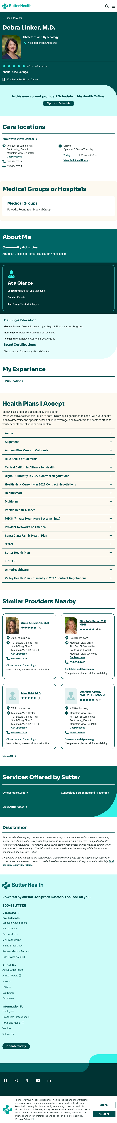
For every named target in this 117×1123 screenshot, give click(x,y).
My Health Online (11, 940)
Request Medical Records (16, 951)
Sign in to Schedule (58, 103)
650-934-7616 (14, 161)
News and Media (13, 1022)
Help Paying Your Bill (13, 957)
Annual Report (12, 975)
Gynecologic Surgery (15, 792)
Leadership (8, 992)
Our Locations (10, 934)
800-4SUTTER (14, 905)
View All (7, 756)
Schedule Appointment (14, 922)
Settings (104, 1104)
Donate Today (16, 1046)
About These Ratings (15, 72)
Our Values (8, 998)
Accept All (104, 1113)
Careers (6, 987)
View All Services (13, 807)
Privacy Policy (25, 1119)
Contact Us (9, 913)
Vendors (6, 1028)
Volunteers (8, 1034)
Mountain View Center (18, 139)
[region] (58, 1109)
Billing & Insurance (12, 945)
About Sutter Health (12, 969)
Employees (8, 1011)
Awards (6, 981)
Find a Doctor (9, 928)
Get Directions (14, 156)
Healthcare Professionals (15, 1017)
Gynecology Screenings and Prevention (85, 792)
